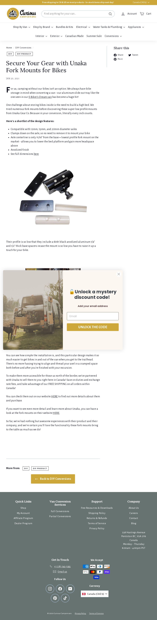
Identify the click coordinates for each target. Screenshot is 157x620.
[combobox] (78, 13)
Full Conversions (60, 511)
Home (9, 48)
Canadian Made (74, 36)
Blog (133, 523)
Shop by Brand (41, 27)
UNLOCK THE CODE (92, 327)
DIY (10, 54)
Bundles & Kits (64, 27)
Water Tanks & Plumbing (108, 27)
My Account (23, 513)
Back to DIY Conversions (55, 478)
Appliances (135, 27)
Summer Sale (94, 36)
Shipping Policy (96, 513)
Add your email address (93, 306)
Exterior (55, 36)
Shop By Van (20, 27)
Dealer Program (23, 523)
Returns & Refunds (97, 518)
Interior (40, 36)
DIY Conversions (23, 48)
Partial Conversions (60, 516)
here (36, 154)
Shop (23, 508)
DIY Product (24, 54)
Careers (133, 513)
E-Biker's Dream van (40, 97)
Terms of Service (97, 523)
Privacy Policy (96, 528)
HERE (54, 396)
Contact (133, 518)
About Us (134, 508)
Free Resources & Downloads (97, 508)
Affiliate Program (23, 518)
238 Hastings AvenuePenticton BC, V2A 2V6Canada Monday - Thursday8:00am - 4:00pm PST (133, 540)
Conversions (112, 36)
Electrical (82, 27)
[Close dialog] (118, 274)
